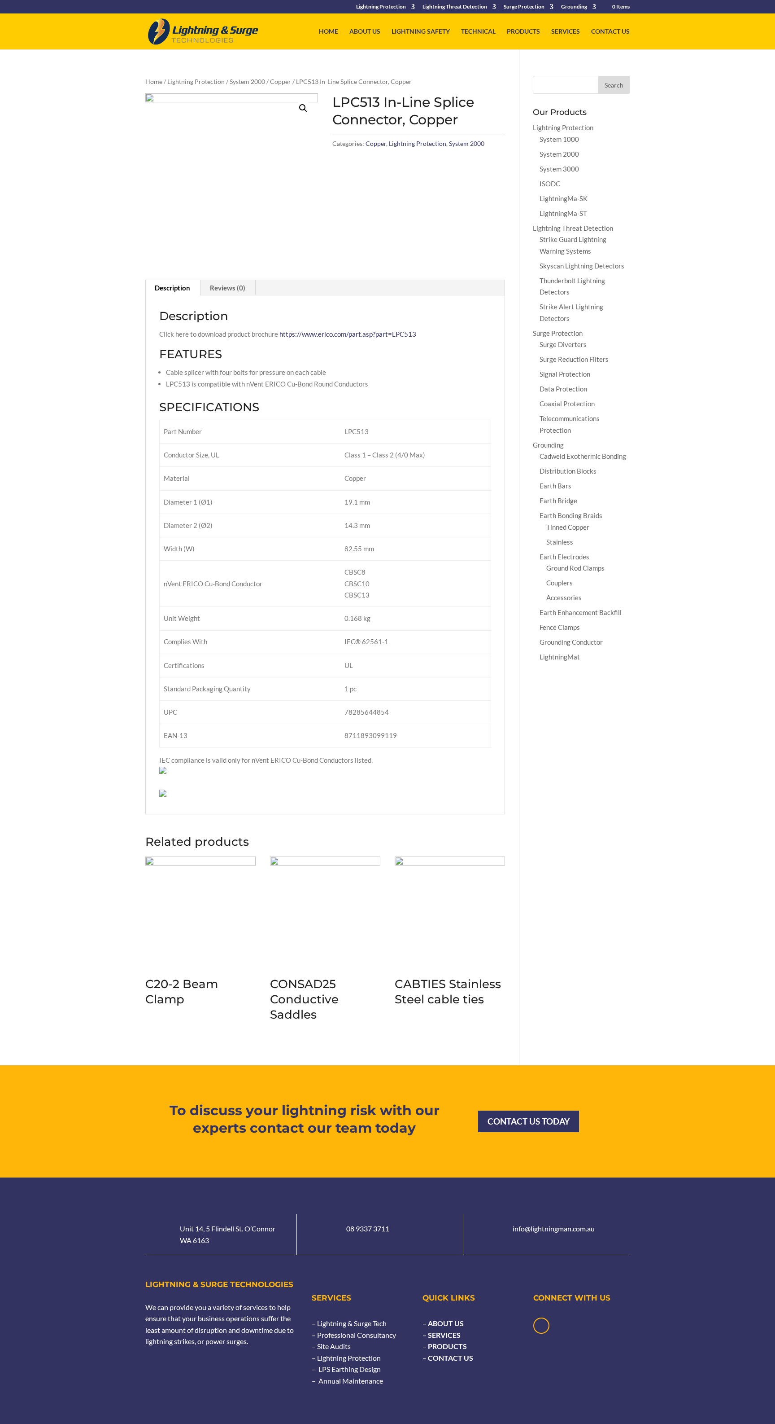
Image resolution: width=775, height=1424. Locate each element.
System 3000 (559, 169)
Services (565, 31)
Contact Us (610, 31)
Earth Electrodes (564, 557)
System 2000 (247, 81)
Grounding (574, 7)
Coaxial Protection (567, 404)
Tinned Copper (567, 527)
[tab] (172, 287)
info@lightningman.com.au (554, 1228)
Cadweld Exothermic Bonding (583, 456)
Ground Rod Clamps (575, 568)
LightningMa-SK (564, 198)
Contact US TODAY (529, 1121)
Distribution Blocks (568, 471)
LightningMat (560, 657)
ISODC (550, 184)
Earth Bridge (558, 501)
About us (445, 1323)
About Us (364, 31)
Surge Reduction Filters (574, 359)
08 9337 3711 (367, 1228)
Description (172, 288)
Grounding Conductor (571, 642)
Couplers (559, 583)
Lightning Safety (421, 31)
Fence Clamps (560, 627)
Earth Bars (555, 486)
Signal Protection (565, 374)
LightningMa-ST (563, 213)
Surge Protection (524, 7)
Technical (478, 31)
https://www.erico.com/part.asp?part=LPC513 (347, 334)
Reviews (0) (227, 288)
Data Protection (563, 389)
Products (523, 31)
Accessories (564, 597)
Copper (280, 81)
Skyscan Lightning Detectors (582, 266)
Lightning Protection (381, 7)
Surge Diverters (563, 344)
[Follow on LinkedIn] (541, 1326)
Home (328, 31)
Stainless (559, 542)
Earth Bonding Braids (571, 515)
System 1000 (559, 139)
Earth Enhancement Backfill (581, 612)
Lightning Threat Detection (454, 7)
